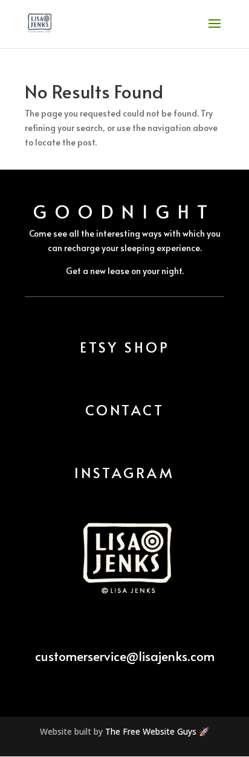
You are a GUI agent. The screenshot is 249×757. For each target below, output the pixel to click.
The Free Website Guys (150, 731)
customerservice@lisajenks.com (125, 656)
